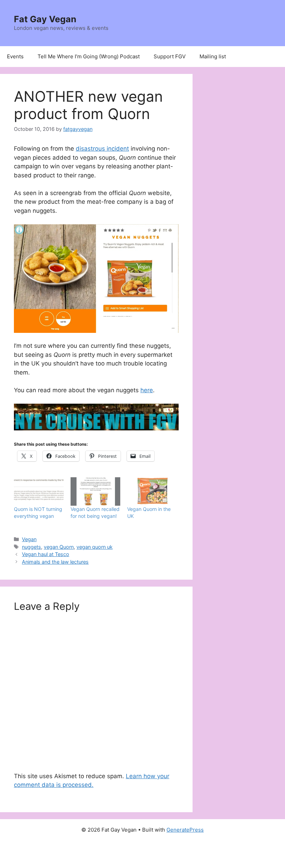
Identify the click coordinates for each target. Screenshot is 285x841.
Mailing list (213, 56)
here (146, 390)
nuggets (31, 547)
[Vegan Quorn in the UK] (152, 491)
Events (15, 56)
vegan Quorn (59, 547)
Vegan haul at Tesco (45, 554)
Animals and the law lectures (55, 562)
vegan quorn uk (94, 547)
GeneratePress (185, 829)
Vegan (29, 539)
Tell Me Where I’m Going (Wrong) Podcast (89, 56)
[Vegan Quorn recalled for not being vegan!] (95, 491)
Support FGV (170, 56)
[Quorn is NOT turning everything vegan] (39, 491)
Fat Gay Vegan (45, 19)
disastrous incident (102, 148)
